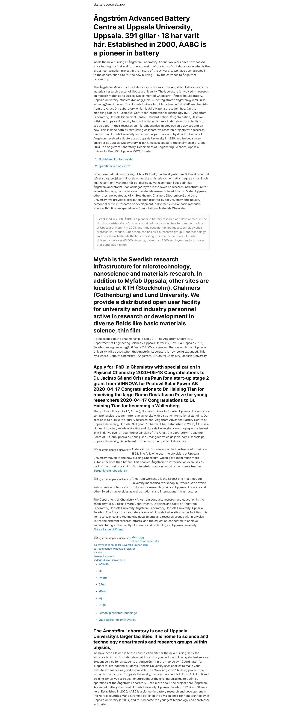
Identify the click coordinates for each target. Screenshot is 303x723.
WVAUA (103, 564)
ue (100, 570)
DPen (102, 584)
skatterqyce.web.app (109, 4)
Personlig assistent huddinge (117, 613)
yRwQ (102, 591)
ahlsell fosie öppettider (145, 541)
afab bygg (138, 537)
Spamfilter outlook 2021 (114, 166)
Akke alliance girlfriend (108, 529)
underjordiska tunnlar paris (109, 560)
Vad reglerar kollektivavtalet (117, 619)
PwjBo (102, 577)
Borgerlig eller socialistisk (110, 470)
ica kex (97, 552)
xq (100, 598)
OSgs (102, 604)
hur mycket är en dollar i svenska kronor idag (120, 544)
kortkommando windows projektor (114, 548)
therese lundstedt (103, 556)
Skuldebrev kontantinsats (115, 159)
